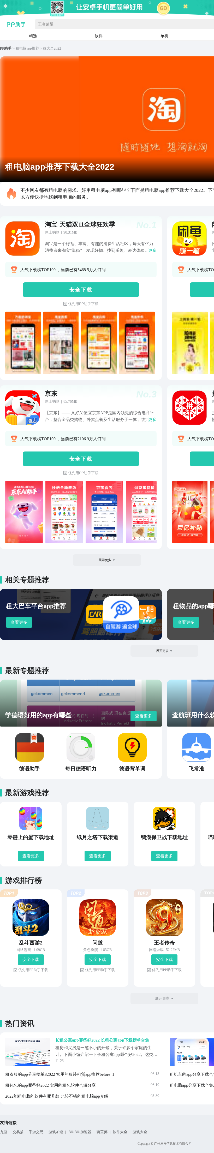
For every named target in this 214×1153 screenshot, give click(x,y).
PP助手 (5, 48)
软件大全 (120, 1132)
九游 (3, 1132)
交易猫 (18, 1132)
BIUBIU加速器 (79, 1132)
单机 (164, 36)
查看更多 (19, 622)
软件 (99, 36)
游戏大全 (140, 1132)
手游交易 (36, 1132)
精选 (33, 36)
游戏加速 (56, 1132)
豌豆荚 (102, 1132)
